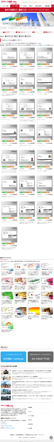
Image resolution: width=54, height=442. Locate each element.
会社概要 (30, 407)
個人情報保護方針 (20, 434)
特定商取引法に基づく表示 (31, 434)
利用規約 (12, 434)
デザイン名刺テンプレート (13, 27)
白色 (17, 36)
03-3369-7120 (40, 359)
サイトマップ (41, 434)
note (19, 437)
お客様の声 (30, 424)
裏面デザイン (42, 45)
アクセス (30, 411)
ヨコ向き (35, 27)
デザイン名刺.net (3, 27)
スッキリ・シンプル (22, 27)
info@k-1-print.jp (13, 359)
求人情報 (30, 428)
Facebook (33, 437)
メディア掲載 (31, 415)
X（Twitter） (25, 437)
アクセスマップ (4, 423)
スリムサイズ (30, 27)
